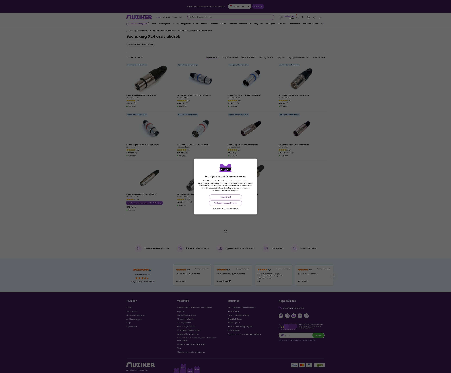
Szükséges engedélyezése (225, 202)
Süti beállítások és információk (225, 208)
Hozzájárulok (225, 196)
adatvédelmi (244, 188)
